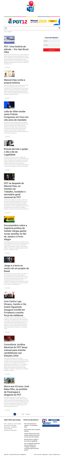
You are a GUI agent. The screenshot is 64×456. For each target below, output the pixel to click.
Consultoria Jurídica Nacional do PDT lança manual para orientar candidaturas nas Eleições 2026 (15, 350)
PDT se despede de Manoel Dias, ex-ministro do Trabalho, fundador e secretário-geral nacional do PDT (15, 190)
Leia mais (7, 67)
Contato (51, 454)
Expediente (45, 454)
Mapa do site (56, 454)
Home (5, 31)
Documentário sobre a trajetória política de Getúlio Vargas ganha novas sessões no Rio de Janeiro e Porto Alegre (15, 232)
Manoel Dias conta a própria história (14, 81)
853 (23, 414)
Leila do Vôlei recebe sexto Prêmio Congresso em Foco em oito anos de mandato (16, 115)
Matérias (10, 31)
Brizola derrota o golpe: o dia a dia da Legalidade (16, 152)
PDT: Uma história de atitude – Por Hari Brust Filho (16, 49)
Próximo (28, 414)
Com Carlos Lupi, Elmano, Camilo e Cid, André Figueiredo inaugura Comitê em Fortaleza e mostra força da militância (15, 308)
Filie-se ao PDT (37, 454)
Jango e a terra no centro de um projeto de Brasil (16, 268)
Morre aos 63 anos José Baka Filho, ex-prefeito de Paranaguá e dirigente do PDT (16, 390)
